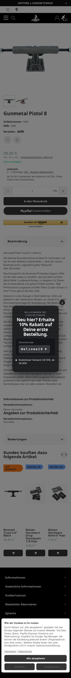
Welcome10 (32, 349)
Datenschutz (25, 651)
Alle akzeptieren (35, 658)
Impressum (10, 651)
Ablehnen (19, 666)
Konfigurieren (51, 666)
